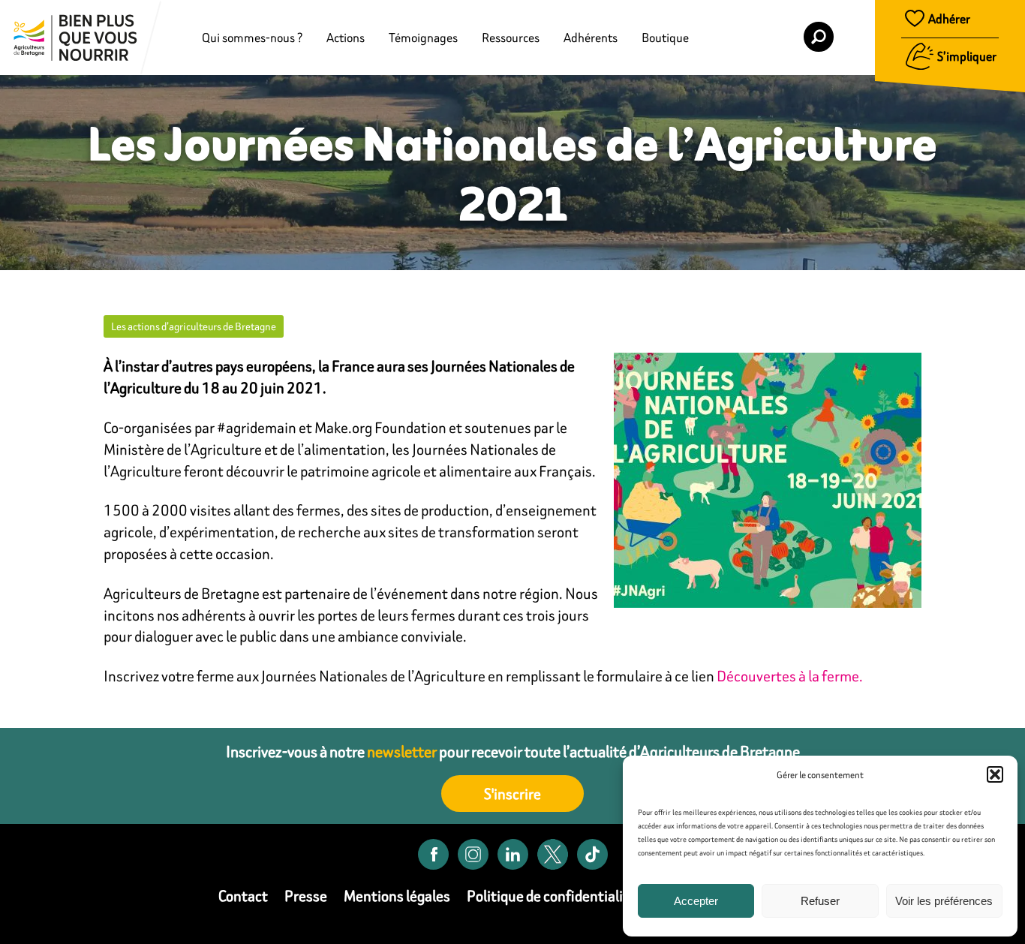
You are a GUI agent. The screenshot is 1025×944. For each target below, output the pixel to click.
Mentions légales (397, 895)
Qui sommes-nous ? (252, 38)
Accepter (696, 900)
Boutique (665, 38)
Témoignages (423, 38)
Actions (345, 38)
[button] (994, 774)
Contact (243, 895)
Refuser (820, 900)
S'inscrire (512, 793)
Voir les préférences (944, 900)
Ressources (511, 38)
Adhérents (591, 38)
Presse (305, 895)
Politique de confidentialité (551, 895)
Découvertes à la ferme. (790, 676)
